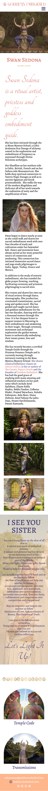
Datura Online (12, 366)
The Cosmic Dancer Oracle (19, 369)
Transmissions (24, 767)
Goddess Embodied (27, 372)
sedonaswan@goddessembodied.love (24, 777)
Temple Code (24, 723)
